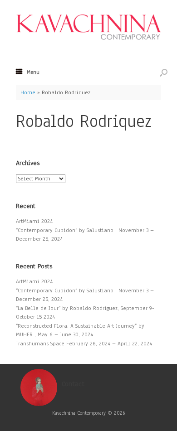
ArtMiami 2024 (34, 221)
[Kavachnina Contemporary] (88, 26)
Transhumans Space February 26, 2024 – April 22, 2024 (84, 343)
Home (27, 92)
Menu (33, 72)
